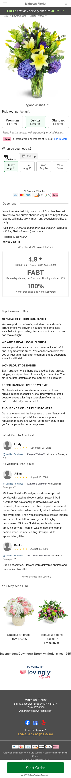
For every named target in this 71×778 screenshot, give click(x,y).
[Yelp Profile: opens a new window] (43, 722)
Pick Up (31, 156)
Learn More (61, 139)
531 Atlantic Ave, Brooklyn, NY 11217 (35, 703)
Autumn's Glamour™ (38, 483)
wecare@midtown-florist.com (35, 710)
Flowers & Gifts (19, 15)
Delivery (11, 158)
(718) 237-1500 (36, 707)
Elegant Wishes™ (36, 454)
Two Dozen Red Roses (38, 555)
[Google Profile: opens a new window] (35, 722)
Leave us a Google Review (35, 734)
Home (6, 15)
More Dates (59, 166)
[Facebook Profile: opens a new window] (27, 722)
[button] (63, 769)
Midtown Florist (35, 3)
